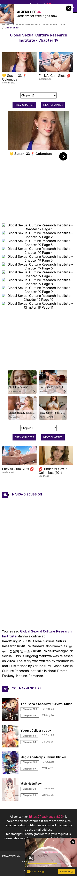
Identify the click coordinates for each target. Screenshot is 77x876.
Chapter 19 (11, 27)
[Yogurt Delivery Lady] (11, 746)
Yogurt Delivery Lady (36, 730)
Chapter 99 (29, 768)
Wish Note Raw (31, 784)
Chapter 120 (30, 709)
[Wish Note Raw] (11, 799)
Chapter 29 (29, 795)
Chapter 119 (30, 715)
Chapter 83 (29, 742)
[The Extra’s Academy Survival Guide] (11, 720)
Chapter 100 (30, 762)
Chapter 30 (29, 789)
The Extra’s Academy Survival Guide (46, 704)
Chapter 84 (29, 735)
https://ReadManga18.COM (46, 817)
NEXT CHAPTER (53, 104)
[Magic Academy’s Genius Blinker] (11, 773)
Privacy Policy (11, 856)
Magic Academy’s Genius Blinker (43, 757)
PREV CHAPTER (24, 104)
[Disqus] (38, 559)
